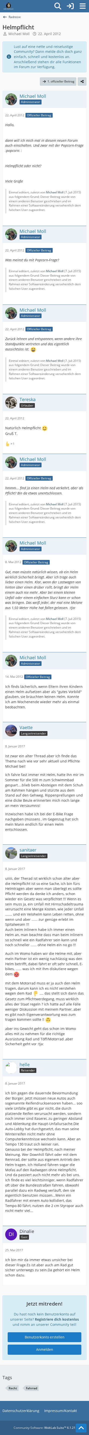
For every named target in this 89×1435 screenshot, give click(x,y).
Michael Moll (19, 33)
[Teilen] (82, 81)
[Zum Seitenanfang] (81, 1428)
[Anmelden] (70, 6)
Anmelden (44, 1349)
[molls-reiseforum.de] (8, 6)
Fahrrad (31, 1388)
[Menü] (83, 6)
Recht (13, 1388)
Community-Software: (44, 1428)
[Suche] (58, 6)
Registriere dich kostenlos (57, 1319)
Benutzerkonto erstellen (45, 1337)
